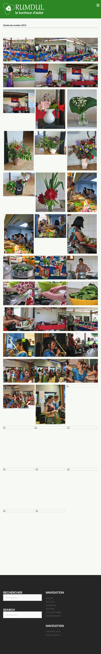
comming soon (53, 631)
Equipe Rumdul (53, 615)
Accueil (49, 598)
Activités (50, 608)
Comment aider (53, 612)
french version (53, 635)
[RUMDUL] (23, 9)
